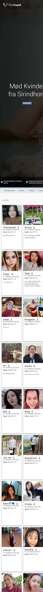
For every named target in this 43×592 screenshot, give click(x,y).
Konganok (30, 319)
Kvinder (21, 190)
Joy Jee (7, 457)
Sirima (28, 227)
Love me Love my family (32, 374)
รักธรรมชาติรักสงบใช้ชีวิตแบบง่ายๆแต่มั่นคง (32, 237)
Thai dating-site (9, 190)
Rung (27, 411)
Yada (27, 273)
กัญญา (6, 274)
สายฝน (28, 504)
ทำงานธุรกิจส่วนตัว (9, 373)
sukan (6, 319)
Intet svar (6, 327)
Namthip (29, 549)
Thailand (31, 190)
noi (4, 365)
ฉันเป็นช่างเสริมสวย (9, 235)
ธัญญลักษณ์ (31, 458)
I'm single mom (7, 282)
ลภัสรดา (7, 550)
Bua (5, 411)
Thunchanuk (9, 227)
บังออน (28, 366)
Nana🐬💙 (9, 503)
